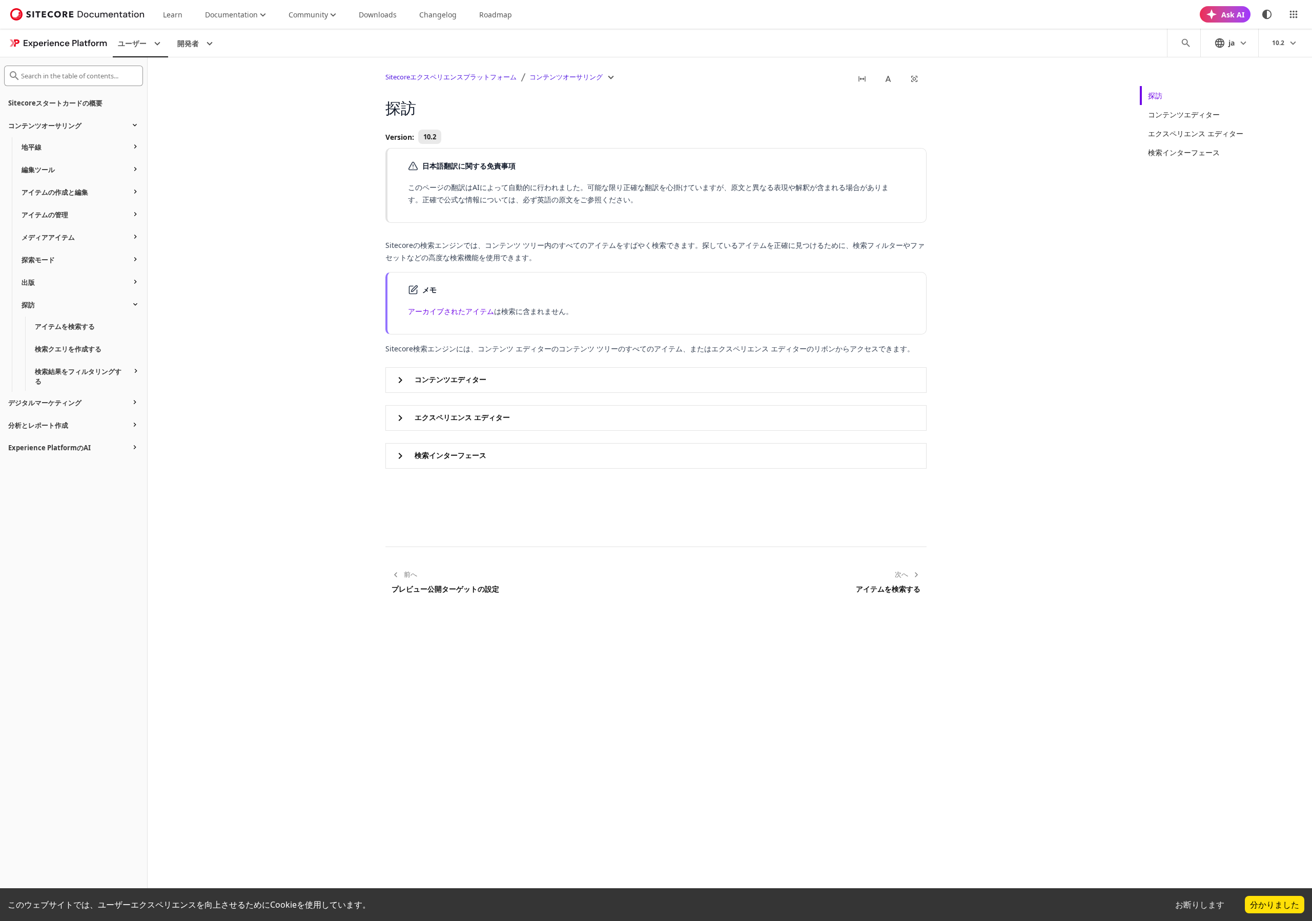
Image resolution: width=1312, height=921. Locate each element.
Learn (172, 14)
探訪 (1155, 95)
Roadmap (495, 14)
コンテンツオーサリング (566, 76)
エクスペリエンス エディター (1195, 133)
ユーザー (132, 43)
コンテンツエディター (1184, 114)
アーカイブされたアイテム (451, 311)
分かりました (1274, 904)
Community (308, 14)
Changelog (438, 14)
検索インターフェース (1184, 152)
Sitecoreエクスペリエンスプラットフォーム (451, 76)
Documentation (231, 14)
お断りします (1199, 904)
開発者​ (188, 43)
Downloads (378, 14)
